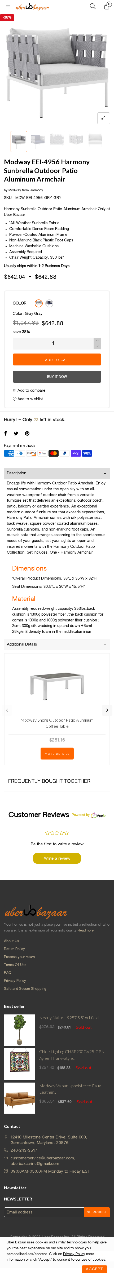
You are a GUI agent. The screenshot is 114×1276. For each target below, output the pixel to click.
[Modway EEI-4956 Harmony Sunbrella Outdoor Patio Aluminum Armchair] (57, 71)
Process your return (19, 957)
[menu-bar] (9, 7)
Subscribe (97, 1212)
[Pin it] (27, 434)
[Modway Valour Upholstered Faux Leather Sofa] (19, 1098)
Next (107, 710)
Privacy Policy (15, 981)
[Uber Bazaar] (32, 7)
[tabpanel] (57, 71)
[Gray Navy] (49, 303)
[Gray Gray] (39, 303)
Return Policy (14, 949)
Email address (20, 1212)
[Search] (93, 7)
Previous (7, 710)
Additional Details (22, 644)
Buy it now (57, 377)
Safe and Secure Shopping (25, 989)
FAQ (7, 973)
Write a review (57, 858)
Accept (94, 1269)
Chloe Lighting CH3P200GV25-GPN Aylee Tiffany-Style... (72, 1055)
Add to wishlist (29, 399)
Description (16, 473)
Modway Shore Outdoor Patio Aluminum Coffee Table (57, 722)
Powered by (81, 815)
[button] (6, 142)
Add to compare (30, 390)
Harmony (36, 190)
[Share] (5, 434)
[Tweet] (16, 434)
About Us (11, 941)
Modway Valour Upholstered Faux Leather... (70, 1089)
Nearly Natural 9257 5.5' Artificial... (70, 1017)
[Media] (103, 118)
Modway (14, 190)
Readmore (86, 930)
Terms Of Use (15, 965)
